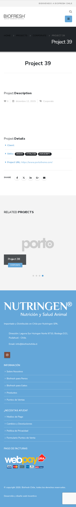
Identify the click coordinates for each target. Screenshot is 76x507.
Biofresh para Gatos (17, 385)
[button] (70, 12)
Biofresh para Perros (17, 378)
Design (19, 154)
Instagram (7, 355)
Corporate (48, 101)
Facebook (17, 177)
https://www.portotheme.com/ (36, 162)
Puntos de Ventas (16, 399)
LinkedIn (30, 177)
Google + (37, 177)
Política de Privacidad (17, 430)
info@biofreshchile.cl (26, 344)
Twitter (24, 177)
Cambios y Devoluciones (19, 423)
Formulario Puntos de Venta (21, 437)
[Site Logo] (14, 16)
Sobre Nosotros (15, 371)
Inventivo (32, 496)
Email (44, 177)
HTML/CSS (31, 154)
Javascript (44, 154)
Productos (12, 392)
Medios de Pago (15, 416)
